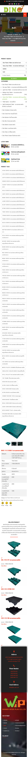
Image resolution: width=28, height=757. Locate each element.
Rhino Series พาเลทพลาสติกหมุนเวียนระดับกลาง (13, 288)
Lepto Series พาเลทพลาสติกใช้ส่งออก (13, 177)
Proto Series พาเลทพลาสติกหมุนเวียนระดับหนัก (13, 305)
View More (3, 566)
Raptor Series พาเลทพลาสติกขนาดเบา (12, 230)
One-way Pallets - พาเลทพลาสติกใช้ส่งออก (14, 87)
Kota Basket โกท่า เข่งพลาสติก (11, 410)
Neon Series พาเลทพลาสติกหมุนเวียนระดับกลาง (13, 248)
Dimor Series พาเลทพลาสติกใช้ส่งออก (13, 181)
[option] (14, 430)
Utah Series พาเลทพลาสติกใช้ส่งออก (13, 170)
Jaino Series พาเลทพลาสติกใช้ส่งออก (13, 201)
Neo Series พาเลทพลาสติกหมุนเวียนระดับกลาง (12, 253)
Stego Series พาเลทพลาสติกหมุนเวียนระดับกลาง (13, 265)
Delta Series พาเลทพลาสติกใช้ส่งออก (13, 222)
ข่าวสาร (5, 728)
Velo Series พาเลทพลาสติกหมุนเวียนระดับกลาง (13, 236)
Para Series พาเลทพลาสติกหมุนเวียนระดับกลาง (13, 271)
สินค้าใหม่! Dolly (15, 159)
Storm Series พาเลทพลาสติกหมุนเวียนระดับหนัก (13, 322)
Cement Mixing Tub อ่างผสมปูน (11, 396)
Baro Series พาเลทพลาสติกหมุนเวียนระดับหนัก (13, 328)
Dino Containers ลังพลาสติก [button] (9, 110)
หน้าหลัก (10, 34)
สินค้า (16, 34)
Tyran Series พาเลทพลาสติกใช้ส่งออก (13, 215)
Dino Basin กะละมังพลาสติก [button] (9, 128)
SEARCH (14, 78)
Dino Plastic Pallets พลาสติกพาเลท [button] (11, 84)
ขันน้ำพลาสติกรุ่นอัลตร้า (18, 152)
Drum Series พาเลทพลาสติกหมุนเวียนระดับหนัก (13, 345)
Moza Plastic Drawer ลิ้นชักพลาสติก (13, 367)
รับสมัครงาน (6, 730)
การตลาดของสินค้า (19, 723)
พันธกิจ (5, 723)
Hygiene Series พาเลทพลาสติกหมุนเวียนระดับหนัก (11, 334)
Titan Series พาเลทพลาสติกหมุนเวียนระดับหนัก (13, 340)
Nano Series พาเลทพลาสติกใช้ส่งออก (13, 197)
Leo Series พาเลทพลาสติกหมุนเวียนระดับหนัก (12, 362)
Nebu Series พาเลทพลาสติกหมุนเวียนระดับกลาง (13, 259)
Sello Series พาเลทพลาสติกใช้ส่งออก (13, 190)
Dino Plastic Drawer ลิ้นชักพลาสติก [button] (11, 135)
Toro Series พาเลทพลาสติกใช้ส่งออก (13, 211)
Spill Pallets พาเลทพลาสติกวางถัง (13, 374)
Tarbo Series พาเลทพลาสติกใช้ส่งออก (13, 219)
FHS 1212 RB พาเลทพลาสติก (10, 618)
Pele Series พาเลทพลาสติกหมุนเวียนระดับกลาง (13, 282)
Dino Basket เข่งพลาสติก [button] (8, 124)
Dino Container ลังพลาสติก (10, 388)
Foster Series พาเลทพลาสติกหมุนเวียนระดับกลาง (11, 351)
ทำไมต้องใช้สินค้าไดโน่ (20, 725)
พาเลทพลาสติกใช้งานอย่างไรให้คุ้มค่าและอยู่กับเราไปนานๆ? (18, 145)
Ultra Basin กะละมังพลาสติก (10, 392)
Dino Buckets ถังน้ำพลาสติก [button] (9, 117)
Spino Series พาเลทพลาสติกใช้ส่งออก (13, 208)
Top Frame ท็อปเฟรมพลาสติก (11, 378)
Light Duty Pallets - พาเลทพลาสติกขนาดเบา (14, 90)
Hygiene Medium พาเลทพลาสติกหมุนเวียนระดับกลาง (11, 415)
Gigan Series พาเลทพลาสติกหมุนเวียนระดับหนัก (13, 317)
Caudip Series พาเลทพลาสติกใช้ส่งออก (12, 186)
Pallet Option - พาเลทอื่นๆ (9, 102)
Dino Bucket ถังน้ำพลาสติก (10, 399)
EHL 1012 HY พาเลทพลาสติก (10, 560)
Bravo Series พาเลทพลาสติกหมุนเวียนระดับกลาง (13, 294)
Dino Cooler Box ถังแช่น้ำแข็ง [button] (9, 113)
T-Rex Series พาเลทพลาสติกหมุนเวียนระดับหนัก (13, 311)
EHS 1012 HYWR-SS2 (7, 589)
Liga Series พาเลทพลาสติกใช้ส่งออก (13, 174)
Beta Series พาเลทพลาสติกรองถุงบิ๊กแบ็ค (13, 357)
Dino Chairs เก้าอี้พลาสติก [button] (9, 132)
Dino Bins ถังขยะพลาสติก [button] (9, 121)
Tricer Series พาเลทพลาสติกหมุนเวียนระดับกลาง (13, 276)
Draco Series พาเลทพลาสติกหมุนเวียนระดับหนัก (13, 299)
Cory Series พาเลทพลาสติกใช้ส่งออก (13, 194)
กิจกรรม (17, 728)
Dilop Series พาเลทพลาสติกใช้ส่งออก (13, 204)
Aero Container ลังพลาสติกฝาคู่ (11, 406)
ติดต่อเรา (17, 730)
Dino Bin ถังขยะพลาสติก (9, 381)
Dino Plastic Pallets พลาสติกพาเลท (13, 36)
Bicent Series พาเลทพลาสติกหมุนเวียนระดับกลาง (11, 242)
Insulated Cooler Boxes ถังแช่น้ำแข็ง (13, 371)
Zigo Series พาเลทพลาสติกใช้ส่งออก (13, 226)
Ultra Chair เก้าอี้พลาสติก (10, 385)
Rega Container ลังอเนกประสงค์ (12, 403)
